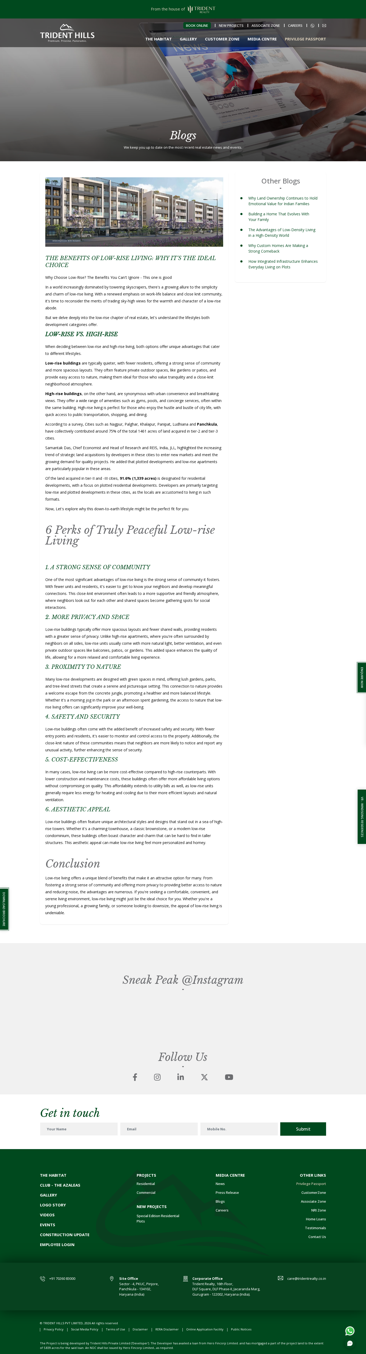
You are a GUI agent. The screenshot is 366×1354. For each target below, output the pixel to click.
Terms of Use (115, 1329)
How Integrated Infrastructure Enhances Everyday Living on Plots (283, 264)
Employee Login (57, 1244)
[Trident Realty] (67, 32)
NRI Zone (318, 1210)
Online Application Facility (204, 1329)
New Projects (231, 25)
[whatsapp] (350, 1330)
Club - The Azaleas (60, 1185)
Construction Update (64, 1234)
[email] (324, 25)
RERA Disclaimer (167, 1329)
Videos (47, 1214)
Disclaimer (140, 1329)
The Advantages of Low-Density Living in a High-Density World (281, 232)
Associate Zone (266, 25)
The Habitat (158, 39)
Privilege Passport (305, 39)
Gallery (188, 39)
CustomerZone (313, 1192)
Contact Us (317, 1236)
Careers (295, 25)
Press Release (227, 1192)
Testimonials (315, 1227)
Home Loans (316, 1219)
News (220, 1183)
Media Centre (262, 39)
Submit (303, 1129)
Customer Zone (222, 39)
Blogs (220, 1201)
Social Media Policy (84, 1329)
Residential (146, 1183)
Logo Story (53, 1204)
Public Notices (241, 1329)
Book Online (197, 25)
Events (47, 1224)
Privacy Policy (54, 1329)
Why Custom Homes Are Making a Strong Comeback (278, 248)
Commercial (146, 1192)
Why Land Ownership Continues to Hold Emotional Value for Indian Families (283, 201)
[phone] (312, 25)
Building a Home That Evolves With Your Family (278, 216)
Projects (146, 1175)
